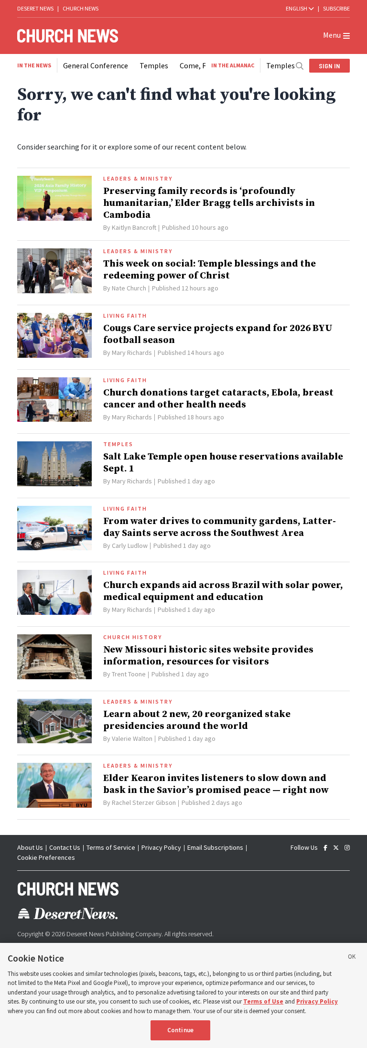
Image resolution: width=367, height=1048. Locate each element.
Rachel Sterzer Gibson (144, 802)
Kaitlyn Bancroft (134, 227)
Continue (180, 1030)
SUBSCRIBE (336, 8)
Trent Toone (129, 674)
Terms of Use (263, 1001)
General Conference (95, 65)
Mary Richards (132, 352)
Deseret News (35, 8)
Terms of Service (110, 847)
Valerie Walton (132, 738)
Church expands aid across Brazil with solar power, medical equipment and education (223, 591)
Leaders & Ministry (138, 179)
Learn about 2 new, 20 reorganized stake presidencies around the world (197, 720)
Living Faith (125, 316)
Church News (80, 8)
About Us (30, 847)
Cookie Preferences (46, 857)
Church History (132, 637)
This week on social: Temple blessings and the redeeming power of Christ (209, 270)
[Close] (351, 958)
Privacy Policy (161, 847)
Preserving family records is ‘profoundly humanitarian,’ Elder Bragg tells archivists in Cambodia (209, 203)
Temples (154, 65)
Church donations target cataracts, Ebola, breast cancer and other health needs (218, 399)
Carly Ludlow (130, 545)
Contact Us (64, 847)
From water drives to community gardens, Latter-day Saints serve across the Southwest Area (219, 527)
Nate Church (129, 288)
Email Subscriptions (215, 847)
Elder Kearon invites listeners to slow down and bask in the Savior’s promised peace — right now (216, 784)
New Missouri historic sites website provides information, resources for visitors (208, 656)
